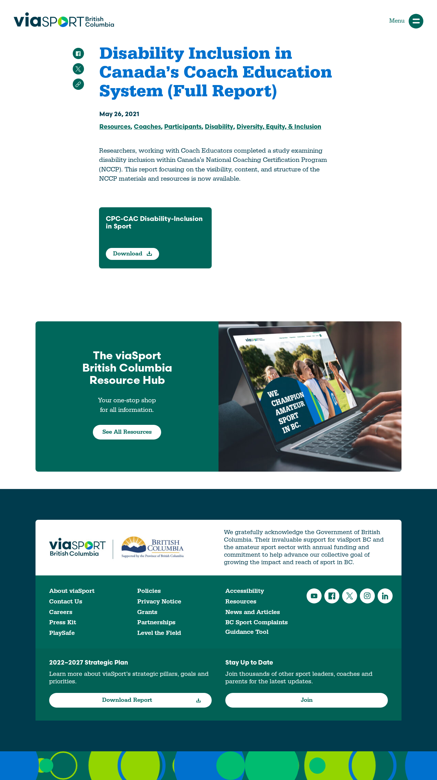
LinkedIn (385, 595)
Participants (182, 127)
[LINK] (78, 84)
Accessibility (244, 591)
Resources (114, 127)
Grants (147, 612)
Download (128, 253)
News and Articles (252, 612)
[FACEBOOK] (78, 53)
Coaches (147, 127)
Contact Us (65, 601)
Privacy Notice (159, 601)
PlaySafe (62, 633)
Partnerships (156, 622)
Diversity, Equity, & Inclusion (279, 127)
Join (307, 700)
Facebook (331, 595)
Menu (397, 21)
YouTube (314, 595)
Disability (219, 127)
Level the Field (159, 633)
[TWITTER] (78, 68)
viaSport (64, 19)
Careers (60, 612)
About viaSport (72, 591)
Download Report (127, 700)
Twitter (349, 595)
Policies (149, 591)
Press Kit (62, 622)
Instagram (367, 595)
